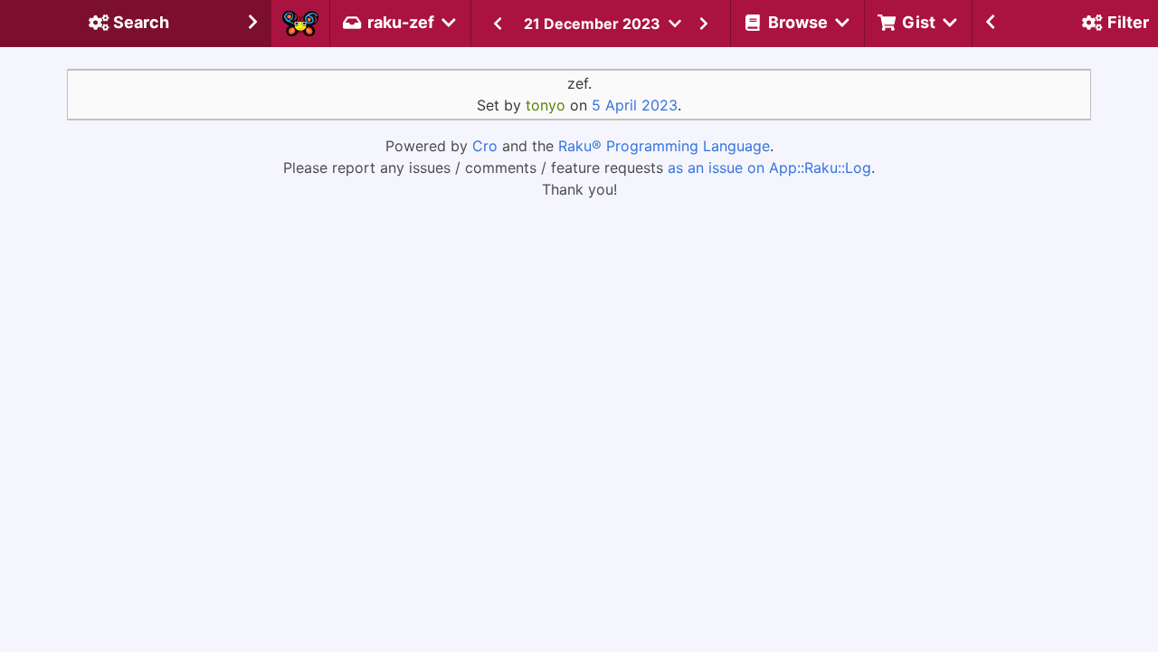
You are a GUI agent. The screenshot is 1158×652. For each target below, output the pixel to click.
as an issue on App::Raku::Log (769, 167)
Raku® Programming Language (664, 146)
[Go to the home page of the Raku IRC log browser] (300, 23)
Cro (485, 146)
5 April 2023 (635, 105)
